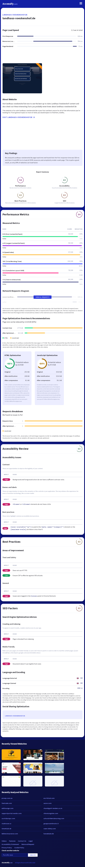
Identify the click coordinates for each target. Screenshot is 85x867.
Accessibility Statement (10, 844)
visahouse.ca (6, 823)
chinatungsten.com (51, 813)
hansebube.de (49, 834)
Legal (31, 841)
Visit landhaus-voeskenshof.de (17, 117)
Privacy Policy (7, 848)
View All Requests (42, 297)
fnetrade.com (7, 803)
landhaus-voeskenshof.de (14, 15)
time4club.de (6, 829)
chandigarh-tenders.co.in (53, 808)
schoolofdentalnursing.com (54, 818)
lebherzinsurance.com (10, 834)
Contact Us (22, 841)
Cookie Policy (19, 848)
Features (12, 841)
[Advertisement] (42, 56)
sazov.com (48, 803)
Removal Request (28, 844)
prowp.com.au (7, 798)
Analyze (33, 855)
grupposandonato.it (51, 823)
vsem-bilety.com (50, 829)
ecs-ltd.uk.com (49, 798)
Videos (4, 841)
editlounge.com (7, 808)
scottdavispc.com (8, 818)
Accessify (10, 3)
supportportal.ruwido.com (12, 813)
